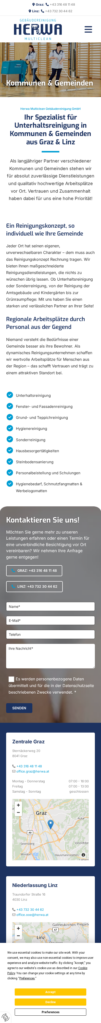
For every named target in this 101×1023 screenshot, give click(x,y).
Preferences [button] (27, 978)
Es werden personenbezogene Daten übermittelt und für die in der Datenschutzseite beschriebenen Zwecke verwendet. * (51, 685)
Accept (50, 992)
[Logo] (38, 29)
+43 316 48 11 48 (62, 4)
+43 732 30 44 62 (58, 11)
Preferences (51, 1012)
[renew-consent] (5, 1017)
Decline (50, 1002)
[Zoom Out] (18, 812)
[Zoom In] (18, 805)
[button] (88, 29)
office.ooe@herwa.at (32, 915)
